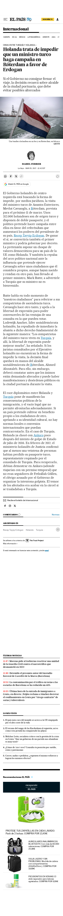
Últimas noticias (12, 655)
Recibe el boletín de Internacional (22, 500)
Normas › (56, 514)
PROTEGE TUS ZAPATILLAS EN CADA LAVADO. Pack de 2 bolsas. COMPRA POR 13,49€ (30, 832)
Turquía (46, 338)
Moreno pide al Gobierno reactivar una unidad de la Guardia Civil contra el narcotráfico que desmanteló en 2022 (31, 664)
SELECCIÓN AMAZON (31, 787)
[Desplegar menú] (5, 19)
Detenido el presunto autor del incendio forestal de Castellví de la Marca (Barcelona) (27, 674)
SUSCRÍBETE (48, 19)
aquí (47, 550)
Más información (9, 544)
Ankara (38, 435)
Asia (53, 37)
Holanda (29, 530)
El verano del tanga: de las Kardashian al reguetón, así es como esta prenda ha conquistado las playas (31, 729)
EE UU (14, 37)
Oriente (46, 37)
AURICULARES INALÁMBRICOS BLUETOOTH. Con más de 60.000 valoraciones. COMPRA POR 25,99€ (43, 845)
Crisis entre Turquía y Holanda (19, 45)
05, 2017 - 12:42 (35, 168)
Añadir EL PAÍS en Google (18, 184)
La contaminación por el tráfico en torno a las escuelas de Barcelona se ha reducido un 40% (30, 684)
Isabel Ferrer (31, 164)
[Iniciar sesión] (57, 19)
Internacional (16, 29)
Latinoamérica (34, 37)
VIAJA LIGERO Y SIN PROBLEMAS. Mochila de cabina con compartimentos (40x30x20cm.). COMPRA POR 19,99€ (43, 864)
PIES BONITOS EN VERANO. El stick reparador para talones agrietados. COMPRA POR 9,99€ (43, 879)
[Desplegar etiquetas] (58, 529)
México (22, 37)
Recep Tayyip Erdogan (29, 235)
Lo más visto (10, 713)
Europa (7, 37)
